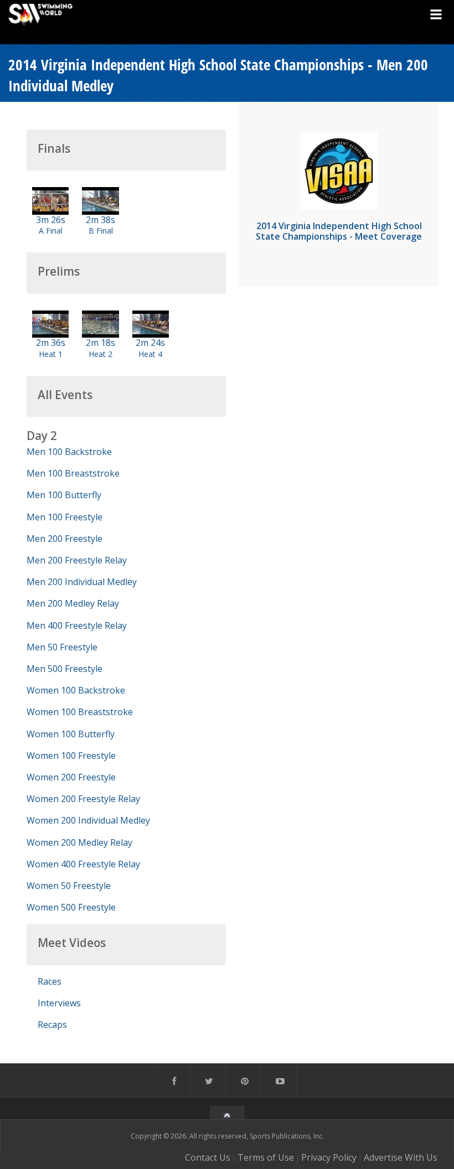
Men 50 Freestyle (62, 647)
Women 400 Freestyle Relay (83, 864)
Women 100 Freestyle (71, 755)
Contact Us (207, 1157)
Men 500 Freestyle (64, 669)
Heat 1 (51, 354)
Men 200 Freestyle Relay (77, 560)
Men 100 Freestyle (64, 517)
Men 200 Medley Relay (73, 603)
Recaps (52, 1024)
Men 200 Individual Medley (82, 582)
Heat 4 (150, 354)
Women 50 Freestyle (69, 886)
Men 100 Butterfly (64, 495)
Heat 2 (100, 354)
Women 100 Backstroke (76, 690)
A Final (51, 230)
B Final (101, 230)
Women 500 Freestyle (71, 907)
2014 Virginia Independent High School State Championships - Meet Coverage (339, 231)
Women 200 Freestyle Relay (83, 799)
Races (49, 981)
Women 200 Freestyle (71, 777)
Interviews (59, 1003)
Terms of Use (266, 1157)
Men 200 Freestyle (64, 538)
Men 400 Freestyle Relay (77, 625)
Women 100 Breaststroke (80, 712)
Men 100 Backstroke (69, 452)
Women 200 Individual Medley (88, 820)
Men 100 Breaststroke (73, 473)
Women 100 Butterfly (71, 734)
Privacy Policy (329, 1157)
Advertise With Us (400, 1157)
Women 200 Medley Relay (79, 842)
